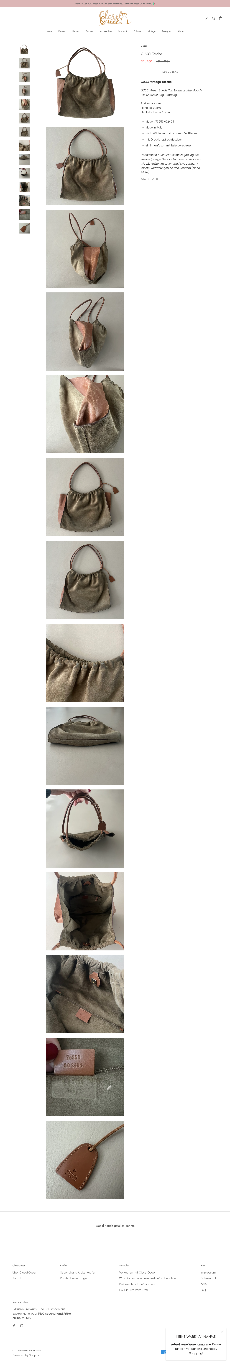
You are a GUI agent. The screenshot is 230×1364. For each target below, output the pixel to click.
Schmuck (122, 31)
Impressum (208, 1272)
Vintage (152, 31)
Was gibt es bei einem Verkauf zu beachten (148, 1278)
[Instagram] (21, 1325)
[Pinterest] (157, 179)
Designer (166, 31)
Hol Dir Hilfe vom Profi (133, 1290)
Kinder (181, 31)
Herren (75, 31)
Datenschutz (209, 1278)
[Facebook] (149, 179)
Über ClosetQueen (25, 1272)
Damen (61, 31)
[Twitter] (153, 179)
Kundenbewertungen (74, 1278)
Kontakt (18, 1278)
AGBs (204, 1284)
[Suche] (213, 18)
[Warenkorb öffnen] (220, 18)
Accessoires (106, 31)
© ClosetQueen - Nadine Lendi (27, 1350)
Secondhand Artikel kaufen (78, 1272)
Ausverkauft (172, 72)
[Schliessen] (222, 1332)
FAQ (203, 1290)
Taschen (89, 31)
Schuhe (137, 31)
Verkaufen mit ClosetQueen (137, 1272)
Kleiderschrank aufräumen (137, 1284)
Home (49, 31)
